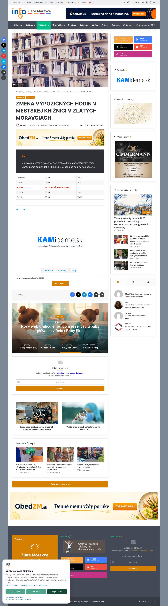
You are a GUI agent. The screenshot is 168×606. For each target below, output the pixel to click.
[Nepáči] (24, 209)
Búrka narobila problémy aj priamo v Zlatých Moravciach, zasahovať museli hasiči (60, 328)
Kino (96, 25)
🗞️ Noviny (59, 2)
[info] (31, 13)
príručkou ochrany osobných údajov (70, 373)
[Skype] (3, 61)
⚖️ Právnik (49, 2)
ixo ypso (128, 313)
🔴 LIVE (91, 2)
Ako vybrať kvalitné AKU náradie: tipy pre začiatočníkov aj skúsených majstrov (29, 467)
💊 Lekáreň (82, 2)
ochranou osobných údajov (143, 551)
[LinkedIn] (84, 294)
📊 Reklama (38, 2)
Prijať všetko (57, 592)
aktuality (49, 270)
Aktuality (43, 25)
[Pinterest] (3, 56)
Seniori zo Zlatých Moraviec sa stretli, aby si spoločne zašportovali (59, 467)
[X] (78, 294)
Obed (105, 25)
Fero (126, 291)
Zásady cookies (12, 585)
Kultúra (85, 25)
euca (126, 302)
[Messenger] (90, 294)
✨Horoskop (70, 2)
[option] (60, 328)
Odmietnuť (36, 592)
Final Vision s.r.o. (25, 599)
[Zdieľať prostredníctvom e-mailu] (96, 294)
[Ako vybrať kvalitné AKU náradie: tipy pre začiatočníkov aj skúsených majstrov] (29, 454)
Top (74, 270)
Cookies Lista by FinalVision (14, 597)
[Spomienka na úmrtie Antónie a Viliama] (121, 265)
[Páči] (17, 209)
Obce (116, 25)
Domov (19, 25)
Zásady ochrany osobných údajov (93, 602)
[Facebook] (72, 294)
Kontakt (128, 25)
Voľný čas (58, 25)
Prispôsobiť (15, 592)
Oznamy (30, 97)
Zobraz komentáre (60, 484)
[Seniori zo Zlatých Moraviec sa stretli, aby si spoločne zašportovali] (60, 454)
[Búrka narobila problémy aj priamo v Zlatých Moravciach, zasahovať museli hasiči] (121, 239)
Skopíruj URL (60, 283)
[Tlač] (101, 294)
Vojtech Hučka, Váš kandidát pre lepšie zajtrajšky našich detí (138, 253)
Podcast (72, 25)
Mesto (30, 25)
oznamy (63, 270)
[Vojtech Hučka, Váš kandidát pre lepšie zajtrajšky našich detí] (121, 254)
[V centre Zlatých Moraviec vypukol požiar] (90, 454)
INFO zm (23, 125)
